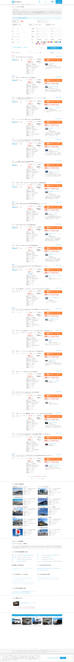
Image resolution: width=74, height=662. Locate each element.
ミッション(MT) (20, 591)
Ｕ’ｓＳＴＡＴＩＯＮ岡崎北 (17, 527)
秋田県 (28, 555)
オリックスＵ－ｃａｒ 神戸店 (54, 149)
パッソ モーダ (14, 580)
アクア (31, 568)
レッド (45, 577)
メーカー (13, 28)
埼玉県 (50, 555)
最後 (40, 52)
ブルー (57, 577)
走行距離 (33, 36)
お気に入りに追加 (58, 56)
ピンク (54, 577)
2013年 (44, 568)
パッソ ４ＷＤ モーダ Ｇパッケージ (26, 583)
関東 (37, 555)
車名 (12, 31)
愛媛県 (23, 561)
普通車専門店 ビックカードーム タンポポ (20, 486)
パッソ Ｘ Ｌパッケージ (28, 577)
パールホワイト (21, 547)
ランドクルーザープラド (25, 568)
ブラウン (57, 579)
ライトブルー (39, 579)
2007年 (38, 568)
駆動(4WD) (29, 591)
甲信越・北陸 (14, 557)
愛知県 (48, 557)
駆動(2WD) (25, 591)
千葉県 (53, 555)
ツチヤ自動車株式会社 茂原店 (43, 527)
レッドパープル (49, 577)
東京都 (55, 555)
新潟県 (18, 557)
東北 (15, 555)
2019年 (59, 568)
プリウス (19, 568)
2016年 (50, 568)
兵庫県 (25, 559)
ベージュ (53, 579)
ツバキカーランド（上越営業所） (54, 380)
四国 (12, 561)
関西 (12, 559)
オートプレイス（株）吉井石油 (43, 486)
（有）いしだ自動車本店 (53, 422)
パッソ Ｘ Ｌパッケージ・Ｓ (16, 579)
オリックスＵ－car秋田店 (53, 213)
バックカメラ (33, 591)
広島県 (50, 559)
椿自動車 (14, 517)
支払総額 (33, 28)
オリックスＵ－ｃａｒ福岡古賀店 (54, 107)
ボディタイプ (13, 36)
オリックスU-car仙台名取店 (53, 86)
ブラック (46, 579)
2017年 (53, 568)
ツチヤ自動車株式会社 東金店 (54, 319)
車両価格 (33, 31)
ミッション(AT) (14, 591)
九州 (37, 561)
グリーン (43, 579)
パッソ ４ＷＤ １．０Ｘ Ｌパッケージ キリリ (19, 582)
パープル (38, 580)
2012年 (41, 568)
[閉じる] (72, 658)
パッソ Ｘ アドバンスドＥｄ (26, 579)
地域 (12, 39)
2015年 (47, 568)
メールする (53, 59)
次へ (38, 52)
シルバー (50, 579)
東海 (37, 557)
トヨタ (14, 55)
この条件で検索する (54, 47)
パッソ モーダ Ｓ (20, 580)
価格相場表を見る (25, 47)
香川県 (20, 561)
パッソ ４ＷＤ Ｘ (31, 582)
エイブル (50, 401)
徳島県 (18, 561)
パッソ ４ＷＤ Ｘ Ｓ (15, 583)
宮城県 (25, 555)
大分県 (53, 561)
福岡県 (43, 561)
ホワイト (38, 577)
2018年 (56, 568)
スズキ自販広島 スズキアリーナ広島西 (44, 517)
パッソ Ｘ (13, 577)
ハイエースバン (14, 568)
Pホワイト (42, 577)
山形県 (30, 555)
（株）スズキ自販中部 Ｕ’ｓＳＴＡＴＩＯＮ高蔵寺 (46, 507)
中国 (37, 559)
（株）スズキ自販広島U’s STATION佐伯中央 (20, 507)
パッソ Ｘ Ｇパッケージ (19, 577)
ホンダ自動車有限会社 (52, 443)
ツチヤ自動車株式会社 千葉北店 (54, 465)
